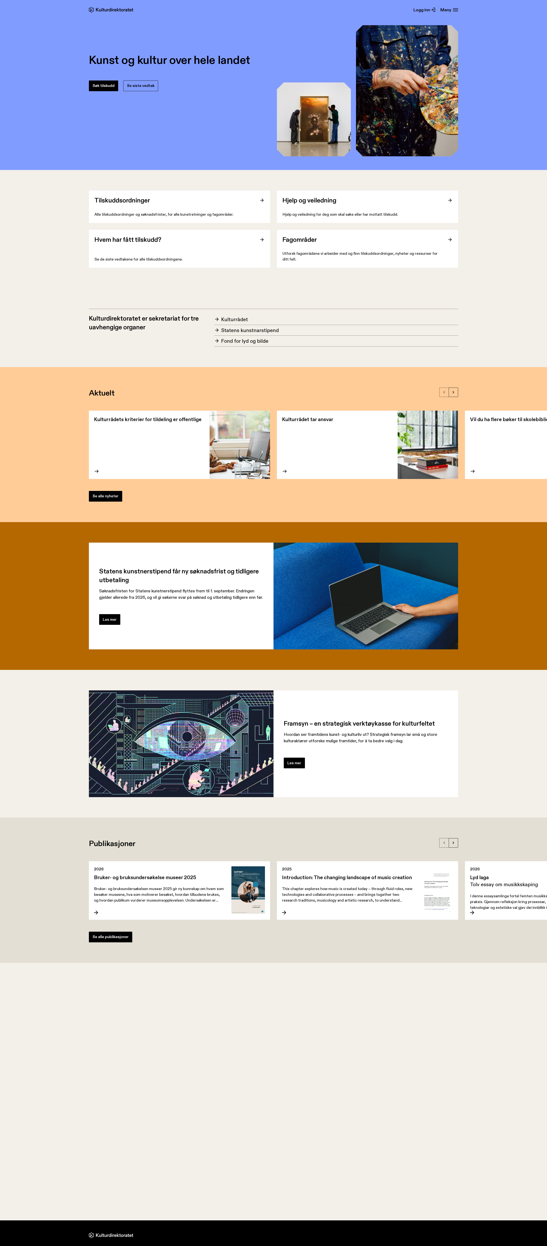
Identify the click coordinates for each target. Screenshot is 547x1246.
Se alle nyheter (106, 496)
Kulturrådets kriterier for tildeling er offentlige (147, 419)
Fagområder (299, 239)
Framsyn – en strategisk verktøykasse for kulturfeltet (359, 723)
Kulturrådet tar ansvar (307, 419)
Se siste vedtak (140, 85)
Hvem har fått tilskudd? (127, 239)
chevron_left (444, 392)
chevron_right (453, 392)
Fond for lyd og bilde (244, 341)
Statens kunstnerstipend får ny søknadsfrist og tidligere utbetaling (179, 575)
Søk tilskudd (104, 85)
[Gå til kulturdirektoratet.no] (112, 10)
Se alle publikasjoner (111, 936)
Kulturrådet (234, 319)
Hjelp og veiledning (309, 200)
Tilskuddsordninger (122, 200)
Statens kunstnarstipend (250, 330)
